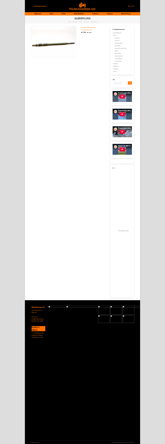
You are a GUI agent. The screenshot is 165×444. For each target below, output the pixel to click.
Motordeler (92, 27)
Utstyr (115, 71)
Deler (88, 27)
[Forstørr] (107, 308)
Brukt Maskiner (117, 33)
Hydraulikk (118, 45)
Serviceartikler (119, 56)
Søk (114, 79)
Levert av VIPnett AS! (129, 442)
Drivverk (117, 40)
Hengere (115, 63)
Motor (116, 51)
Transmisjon (118, 61)
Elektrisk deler (119, 43)
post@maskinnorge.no (40, 6)
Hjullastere (116, 66)
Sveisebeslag (118, 58)
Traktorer (115, 69)
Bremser (117, 38)
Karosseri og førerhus (121, 48)
